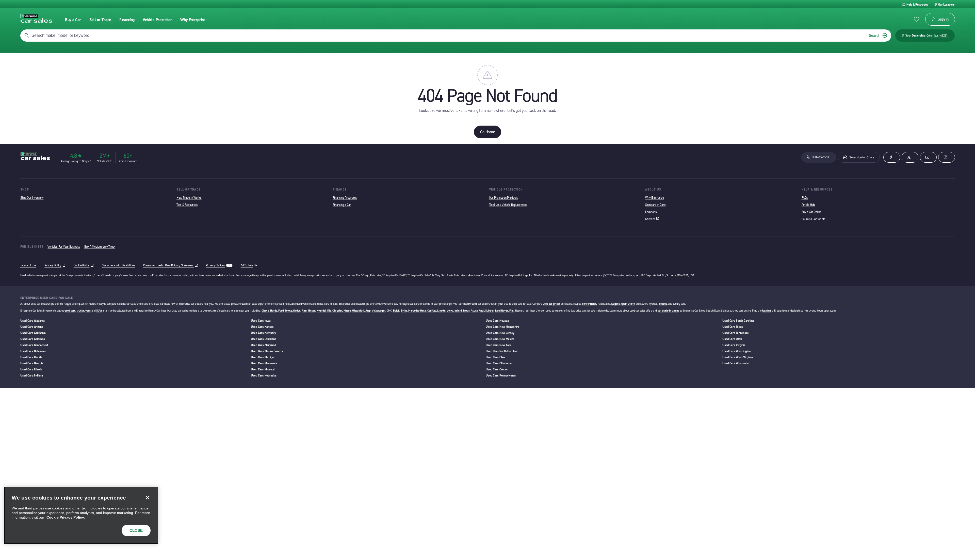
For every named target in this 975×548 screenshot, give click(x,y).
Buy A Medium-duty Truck (99, 247)
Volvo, (450, 311)
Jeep (368, 311)
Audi (481, 311)
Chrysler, (337, 311)
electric (663, 304)
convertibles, (589, 304)
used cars (69, 311)
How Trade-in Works (188, 198)
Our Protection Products (503, 198)
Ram (304, 311)
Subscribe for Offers (861, 157)
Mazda (347, 311)
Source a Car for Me (813, 219)
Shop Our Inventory (31, 198)
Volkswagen (378, 311)
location (766, 311)
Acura (474, 311)
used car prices (551, 304)
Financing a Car (342, 205)
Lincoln (441, 311)
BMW (404, 311)
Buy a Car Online (811, 212)
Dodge (296, 311)
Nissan (312, 311)
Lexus (466, 311)
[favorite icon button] (916, 19)
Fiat (511, 311)
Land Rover (501, 311)
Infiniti (458, 311)
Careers (652, 219)
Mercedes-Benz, (417, 311)
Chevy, (265, 311)
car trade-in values (668, 311)
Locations (651, 212)
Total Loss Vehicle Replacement (508, 205)
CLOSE (136, 530)
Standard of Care (655, 205)
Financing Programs (345, 198)
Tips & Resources (187, 205)
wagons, (615, 304)
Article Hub (808, 205)
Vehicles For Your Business (63, 247)
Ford (281, 311)
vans (88, 311)
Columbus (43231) (938, 35)
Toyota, (288, 311)
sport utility (628, 304)
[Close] (147, 497)
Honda (273, 311)
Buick (396, 311)
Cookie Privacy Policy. (65, 517)
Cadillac (431, 311)
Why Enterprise (654, 198)
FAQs (805, 198)
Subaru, (489, 311)
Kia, (329, 311)
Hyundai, (322, 311)
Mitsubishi (358, 311)
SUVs (99, 311)
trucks (80, 311)
